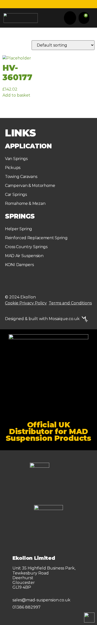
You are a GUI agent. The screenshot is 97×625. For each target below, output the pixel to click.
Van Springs (16, 158)
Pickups (12, 167)
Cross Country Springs (26, 246)
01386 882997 (26, 607)
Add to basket (16, 95)
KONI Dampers (19, 264)
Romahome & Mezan (25, 203)
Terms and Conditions (70, 303)
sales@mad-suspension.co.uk (41, 600)
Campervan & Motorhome (30, 185)
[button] (70, 18)
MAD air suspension (24, 255)
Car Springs (16, 194)
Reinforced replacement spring (36, 237)
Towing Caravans (21, 176)
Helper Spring (18, 229)
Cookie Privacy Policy (26, 303)
